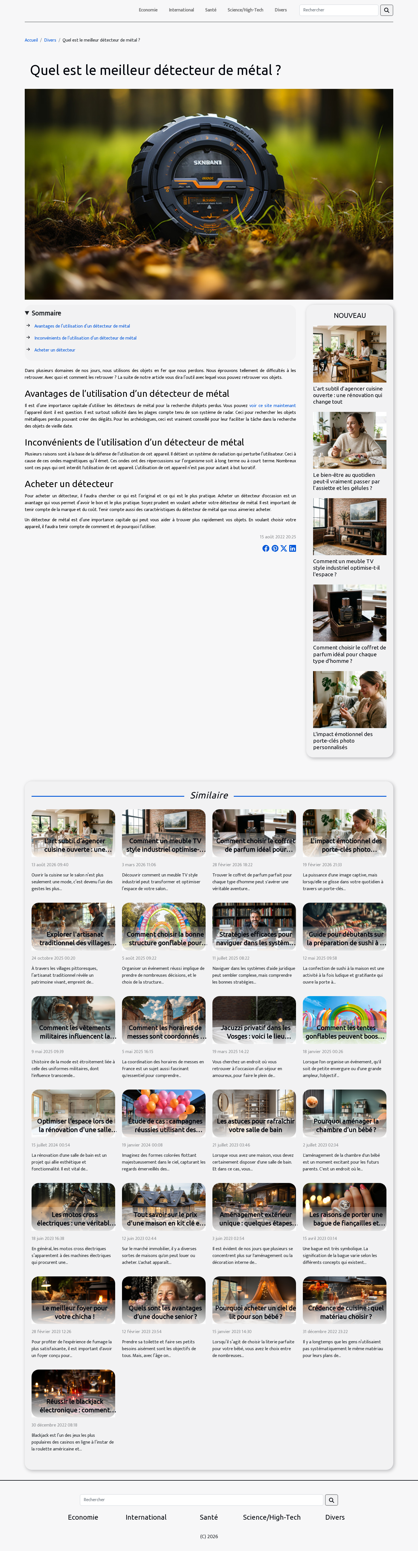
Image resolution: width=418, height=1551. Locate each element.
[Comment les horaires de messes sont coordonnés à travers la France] (164, 1019)
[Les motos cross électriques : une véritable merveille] (73, 1206)
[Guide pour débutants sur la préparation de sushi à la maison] (344, 926)
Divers (281, 10)
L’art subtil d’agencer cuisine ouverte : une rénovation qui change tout (348, 395)
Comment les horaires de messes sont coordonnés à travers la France (165, 1036)
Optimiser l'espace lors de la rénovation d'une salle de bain (75, 1129)
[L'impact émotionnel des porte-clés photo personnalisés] (349, 699)
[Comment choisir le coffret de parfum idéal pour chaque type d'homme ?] (349, 613)
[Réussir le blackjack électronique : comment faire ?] (73, 1393)
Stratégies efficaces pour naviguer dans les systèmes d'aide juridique (255, 943)
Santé (210, 10)
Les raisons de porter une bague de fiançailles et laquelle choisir (346, 1223)
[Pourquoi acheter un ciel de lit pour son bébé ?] (254, 1300)
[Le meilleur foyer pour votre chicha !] (73, 1300)
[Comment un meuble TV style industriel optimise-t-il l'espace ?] (349, 526)
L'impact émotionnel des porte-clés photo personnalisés (343, 740)
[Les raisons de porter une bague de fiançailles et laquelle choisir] (344, 1206)
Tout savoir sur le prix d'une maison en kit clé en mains (165, 1223)
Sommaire (46, 313)
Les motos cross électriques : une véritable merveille (75, 1223)
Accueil (31, 40)
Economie (148, 10)
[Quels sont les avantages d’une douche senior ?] (164, 1300)
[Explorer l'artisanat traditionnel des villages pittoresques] (73, 926)
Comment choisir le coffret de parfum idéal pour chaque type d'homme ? (349, 654)
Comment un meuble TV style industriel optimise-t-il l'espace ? (346, 567)
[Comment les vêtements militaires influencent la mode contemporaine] (73, 1019)
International (181, 10)
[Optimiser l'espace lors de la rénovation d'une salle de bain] (73, 1113)
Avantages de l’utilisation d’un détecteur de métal (82, 326)
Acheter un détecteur (55, 350)
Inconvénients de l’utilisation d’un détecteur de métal (85, 338)
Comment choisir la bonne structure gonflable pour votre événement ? (165, 943)
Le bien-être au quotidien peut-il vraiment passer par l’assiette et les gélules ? (346, 481)
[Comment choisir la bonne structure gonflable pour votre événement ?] (164, 926)
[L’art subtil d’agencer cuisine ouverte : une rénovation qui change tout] (349, 354)
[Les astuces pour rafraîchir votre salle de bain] (254, 1113)
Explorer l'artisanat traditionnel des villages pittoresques (75, 943)
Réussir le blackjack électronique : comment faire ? (75, 1410)
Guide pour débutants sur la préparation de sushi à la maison (346, 943)
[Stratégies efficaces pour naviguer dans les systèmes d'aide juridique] (254, 926)
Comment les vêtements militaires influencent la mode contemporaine (75, 1036)
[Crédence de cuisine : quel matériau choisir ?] (344, 1300)
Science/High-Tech (245, 10)
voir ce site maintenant (272, 406)
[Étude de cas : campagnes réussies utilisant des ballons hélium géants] (164, 1113)
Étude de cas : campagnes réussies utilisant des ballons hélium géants (165, 1129)
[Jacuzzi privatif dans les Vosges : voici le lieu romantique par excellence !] (254, 1019)
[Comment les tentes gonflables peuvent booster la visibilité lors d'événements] (344, 1019)
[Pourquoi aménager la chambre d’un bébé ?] (344, 1113)
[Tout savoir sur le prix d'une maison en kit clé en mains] (164, 1206)
